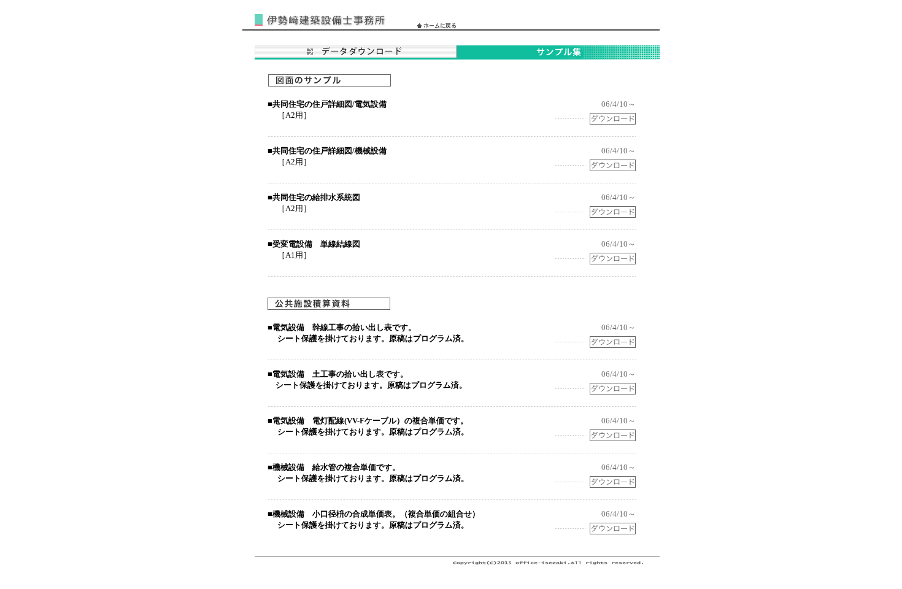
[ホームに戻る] (436, 25)
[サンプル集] (558, 56)
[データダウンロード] (356, 56)
